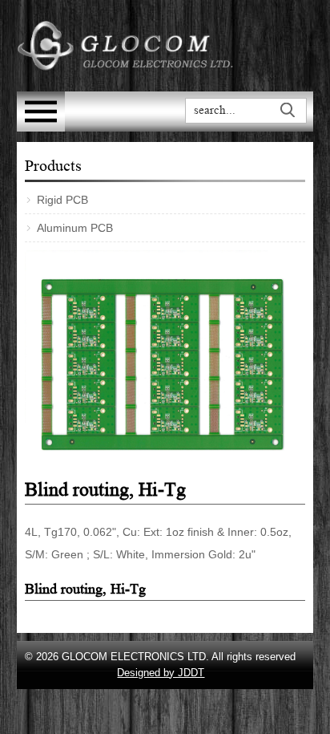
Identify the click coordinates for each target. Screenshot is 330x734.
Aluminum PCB (75, 227)
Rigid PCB (62, 199)
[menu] (41, 127)
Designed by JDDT (160, 673)
